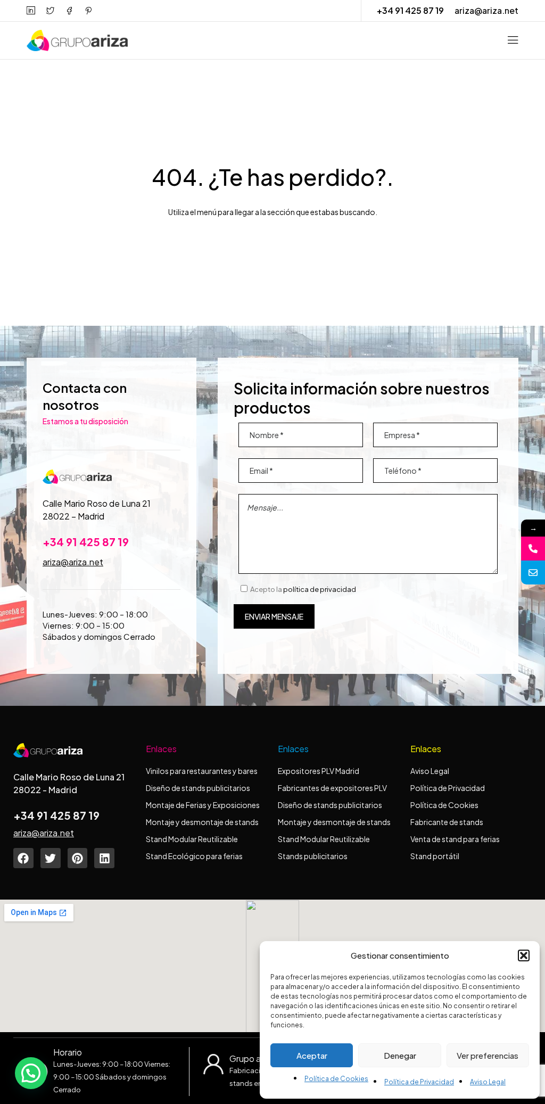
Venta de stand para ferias (455, 839)
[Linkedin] (104, 858)
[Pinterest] (78, 858)
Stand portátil (435, 856)
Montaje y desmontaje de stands (202, 822)
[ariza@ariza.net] (533, 572)
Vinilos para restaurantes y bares (202, 771)
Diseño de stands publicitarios (198, 788)
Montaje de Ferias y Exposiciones (203, 805)
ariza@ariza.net (486, 10)
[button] (523, 955)
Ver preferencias (487, 1055)
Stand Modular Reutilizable (192, 839)
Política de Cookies (336, 1079)
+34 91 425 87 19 (410, 10)
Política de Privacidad (419, 1082)
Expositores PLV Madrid (318, 771)
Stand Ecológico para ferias (194, 856)
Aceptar (311, 1055)
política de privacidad (319, 589)
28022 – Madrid (73, 516)
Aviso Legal (488, 1082)
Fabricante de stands (447, 822)
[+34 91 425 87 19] (533, 549)
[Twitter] (50, 858)
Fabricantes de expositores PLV (332, 788)
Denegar (400, 1055)
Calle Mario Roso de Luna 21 (97, 503)
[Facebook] (23, 858)
